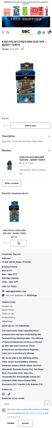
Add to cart (30, 125)
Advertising (7, 321)
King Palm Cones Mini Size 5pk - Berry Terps (14, 232)
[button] (8, 123)
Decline (10, 423)
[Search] (8, 32)
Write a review (12, 183)
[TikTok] (9, 394)
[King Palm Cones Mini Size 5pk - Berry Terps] (14, 211)
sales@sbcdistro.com (16, 291)
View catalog (3, 32)
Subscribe (47, 404)
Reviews (6, 150)
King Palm (14, 49)
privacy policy (13, 416)
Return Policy (8, 310)
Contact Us (7, 306)
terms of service (37, 413)
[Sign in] (43, 32)
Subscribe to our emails (13, 398)
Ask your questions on (21, 295)
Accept (25, 423)
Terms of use (8, 313)
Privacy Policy (8, 317)
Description (8, 136)
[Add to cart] (19, 243)
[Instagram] (3, 394)
